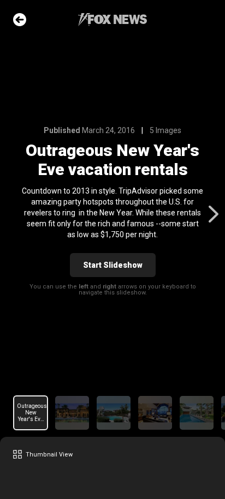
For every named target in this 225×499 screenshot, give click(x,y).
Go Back (19, 19)
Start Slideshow (113, 265)
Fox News (112, 19)
